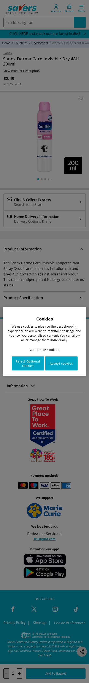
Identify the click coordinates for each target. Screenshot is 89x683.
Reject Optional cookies (28, 363)
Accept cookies (61, 363)
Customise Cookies (44, 349)
